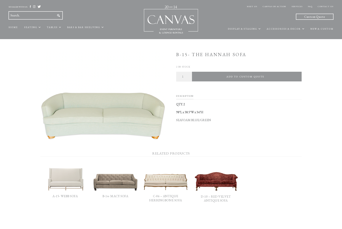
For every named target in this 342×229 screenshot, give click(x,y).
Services (297, 6)
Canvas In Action (274, 6)
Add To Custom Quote (245, 76)
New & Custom (321, 28)
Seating (30, 27)
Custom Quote (314, 17)
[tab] (184, 97)
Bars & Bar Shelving (83, 27)
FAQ (310, 6)
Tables (52, 27)
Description (184, 96)
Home (13, 27)
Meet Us (252, 6)
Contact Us (325, 6)
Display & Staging (242, 28)
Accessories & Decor (284, 28)
